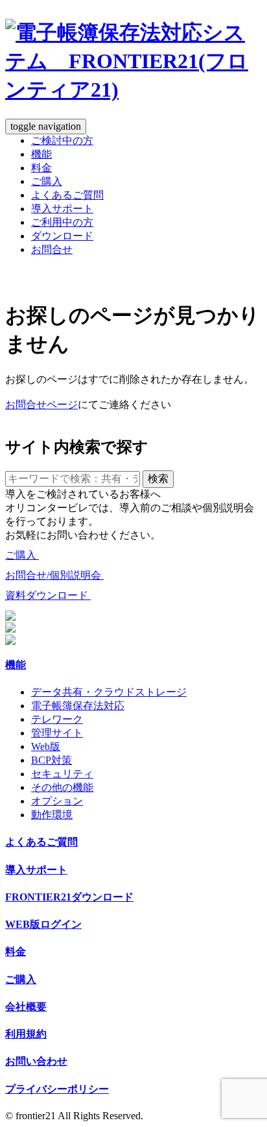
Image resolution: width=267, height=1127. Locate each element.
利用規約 (26, 1033)
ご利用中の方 (62, 222)
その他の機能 (62, 787)
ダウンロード (62, 235)
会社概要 (26, 1006)
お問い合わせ (36, 1061)
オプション (57, 800)
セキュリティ (62, 773)
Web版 (45, 746)
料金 (41, 167)
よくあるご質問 (67, 194)
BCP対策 (51, 760)
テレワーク (57, 719)
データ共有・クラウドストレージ (109, 691)
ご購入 (46, 181)
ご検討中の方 (62, 140)
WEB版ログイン (43, 924)
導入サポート (62, 208)
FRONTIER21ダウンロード (69, 897)
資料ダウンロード (48, 595)
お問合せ (52, 249)
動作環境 (52, 814)
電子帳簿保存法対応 (77, 705)
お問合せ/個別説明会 (54, 575)
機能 (41, 154)
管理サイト (57, 732)
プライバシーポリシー (57, 1089)
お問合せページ (41, 404)
